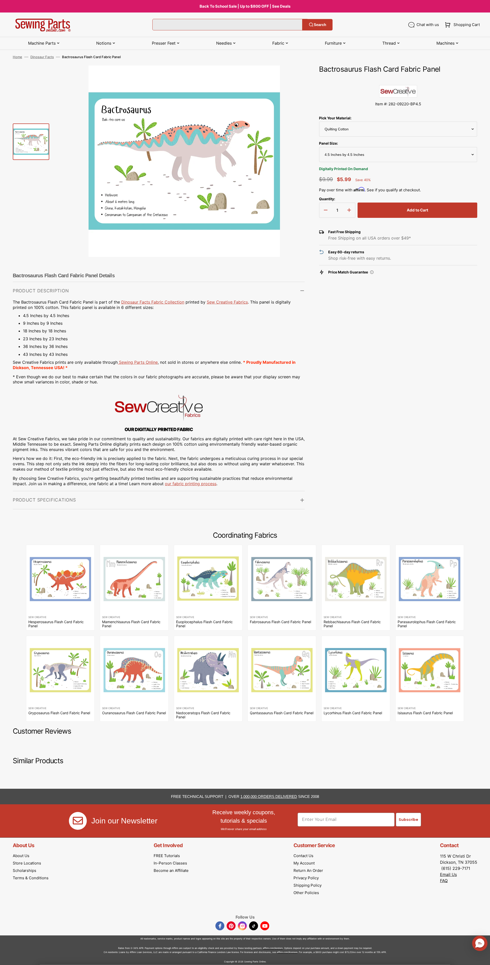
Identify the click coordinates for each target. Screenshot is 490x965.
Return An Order (308, 870)
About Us (21, 855)
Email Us (448, 874)
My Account (304, 863)
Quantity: (327, 199)
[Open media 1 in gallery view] (293, 77)
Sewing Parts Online (138, 362)
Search (320, 24)
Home (17, 57)
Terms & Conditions (30, 877)
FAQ (444, 880)
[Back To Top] (482, 957)
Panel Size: (328, 143)
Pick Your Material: (335, 118)
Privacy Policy (306, 877)
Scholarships (24, 870)
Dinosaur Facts (42, 57)
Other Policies (306, 892)
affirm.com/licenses (287, 952)
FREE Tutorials (167, 855)
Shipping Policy (307, 885)
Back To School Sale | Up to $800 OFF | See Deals (245, 6)
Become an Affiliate (171, 870)
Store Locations (27, 863)
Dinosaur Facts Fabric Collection (152, 302)
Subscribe (408, 819)
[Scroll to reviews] (398, 80)
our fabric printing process (190, 483)
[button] (461, 24)
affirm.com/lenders (273, 948)
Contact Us (303, 855)
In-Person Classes (170, 863)
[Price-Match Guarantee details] (371, 272)
